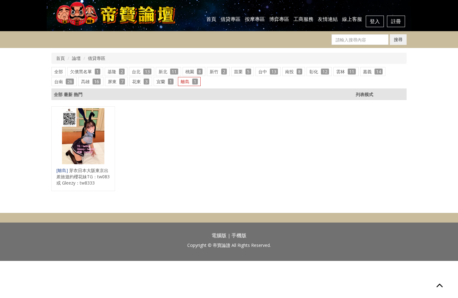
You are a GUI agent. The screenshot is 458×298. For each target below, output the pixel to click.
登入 (375, 21)
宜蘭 (164, 81)
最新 (68, 94)
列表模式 (364, 94)
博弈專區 (279, 19)
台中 (267, 71)
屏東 (115, 81)
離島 (188, 81)
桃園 (193, 71)
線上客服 (352, 19)
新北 (168, 71)
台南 (63, 81)
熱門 (78, 94)
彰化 (318, 71)
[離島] (62, 170)
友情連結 (328, 19)
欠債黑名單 (84, 71)
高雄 (90, 81)
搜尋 (398, 39)
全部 (58, 71)
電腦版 (219, 235)
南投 (293, 71)
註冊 (396, 21)
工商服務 (303, 19)
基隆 (115, 71)
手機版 (238, 235)
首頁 (211, 19)
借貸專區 (231, 19)
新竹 (217, 71)
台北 (141, 71)
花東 (140, 81)
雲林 (345, 71)
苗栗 (242, 71)
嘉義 (372, 71)
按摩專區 (255, 19)
